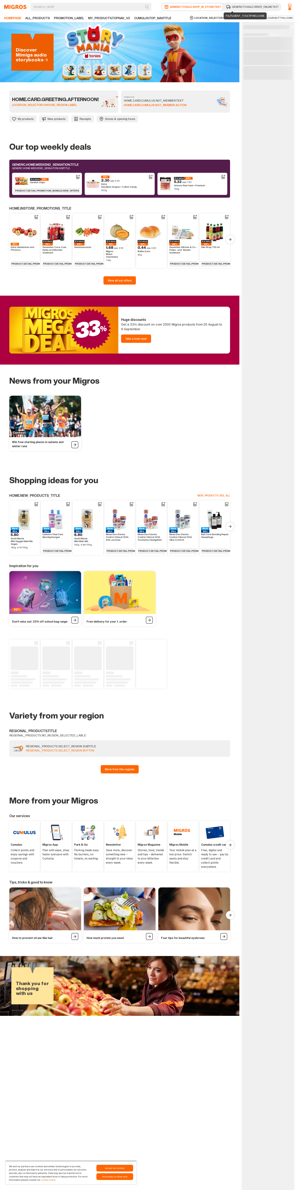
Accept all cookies (115, 1168)
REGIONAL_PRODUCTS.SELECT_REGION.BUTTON (60, 750)
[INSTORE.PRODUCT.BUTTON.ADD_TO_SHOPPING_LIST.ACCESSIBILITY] (77, 176)
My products (26, 119)
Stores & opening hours (120, 119)
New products (56, 119)
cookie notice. (48, 1180)
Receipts (85, 119)
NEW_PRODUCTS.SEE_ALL (213, 495)
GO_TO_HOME (15, 6)
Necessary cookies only (114, 1176)
